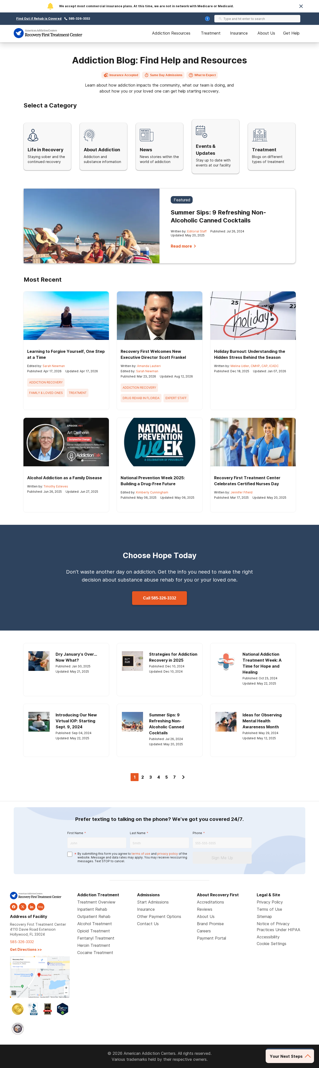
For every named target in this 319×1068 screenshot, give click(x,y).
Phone (197, 833)
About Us (266, 33)
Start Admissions (153, 902)
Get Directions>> (26, 949)
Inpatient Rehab (92, 909)
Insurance (239, 33)
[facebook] (13, 906)
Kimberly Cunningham (152, 492)
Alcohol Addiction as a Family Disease (64, 477)
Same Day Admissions (166, 75)
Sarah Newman (54, 366)
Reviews (204, 909)
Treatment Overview (96, 902)
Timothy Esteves (56, 486)
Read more (181, 246)
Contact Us (148, 923)
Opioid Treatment (93, 930)
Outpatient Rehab (93, 916)
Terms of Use (269, 909)
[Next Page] (183, 777)
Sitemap (264, 916)
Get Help (291, 33)
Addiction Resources (171, 33)
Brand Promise (210, 923)
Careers (204, 930)
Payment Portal (211, 938)
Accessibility (268, 936)
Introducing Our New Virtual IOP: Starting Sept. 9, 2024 (76, 720)
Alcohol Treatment (94, 923)
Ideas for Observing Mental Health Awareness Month (262, 720)
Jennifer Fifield (241, 492)
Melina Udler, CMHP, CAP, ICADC (255, 366)
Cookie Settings (271, 943)
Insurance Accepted (123, 75)
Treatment (211, 33)
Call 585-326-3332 (159, 598)
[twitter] (22, 906)
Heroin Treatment (93, 945)
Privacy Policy (270, 902)
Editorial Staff (197, 231)
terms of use (141, 853)
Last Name (138, 833)
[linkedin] (31, 906)
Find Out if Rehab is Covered (39, 18)
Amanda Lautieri (149, 366)
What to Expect (205, 75)
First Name (75, 833)
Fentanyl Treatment (95, 938)
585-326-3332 (79, 18)
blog (40, 906)
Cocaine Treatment (95, 952)
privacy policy (167, 853)
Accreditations (210, 902)
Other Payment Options (159, 916)
